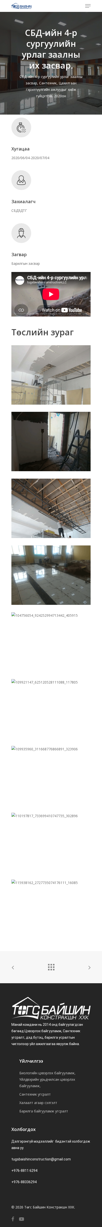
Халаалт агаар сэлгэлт (38, 1102)
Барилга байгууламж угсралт (43, 1111)
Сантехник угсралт (35, 1094)
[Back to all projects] (51, 966)
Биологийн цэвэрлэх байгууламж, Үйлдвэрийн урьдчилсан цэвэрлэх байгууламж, (47, 1079)
